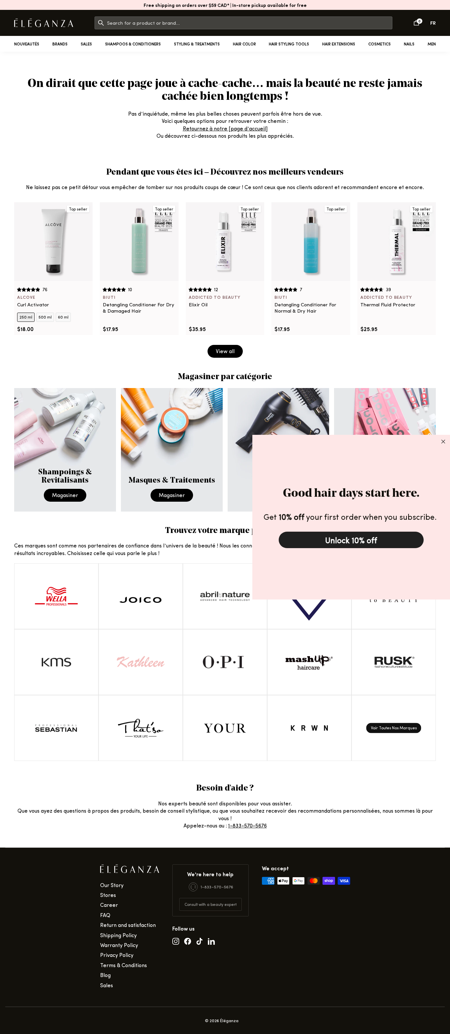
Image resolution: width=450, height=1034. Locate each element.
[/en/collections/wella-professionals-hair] (56, 596)
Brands (60, 43)
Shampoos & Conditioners (133, 43)
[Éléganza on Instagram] (175, 941)
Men (432, 43)
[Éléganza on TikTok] (199, 941)
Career (109, 904)
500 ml (45, 317)
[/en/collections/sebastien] (56, 728)
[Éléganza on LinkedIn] (211, 941)
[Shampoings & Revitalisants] (65, 450)
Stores (108, 894)
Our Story (112, 884)
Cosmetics (379, 43)
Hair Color (244, 43)
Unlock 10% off (351, 540)
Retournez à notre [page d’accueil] (225, 128)
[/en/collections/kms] (56, 662)
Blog (105, 974)
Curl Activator (33, 304)
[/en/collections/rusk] (394, 662)
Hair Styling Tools (289, 43)
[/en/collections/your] (225, 728)
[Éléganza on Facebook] (187, 941)
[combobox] (249, 23)
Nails (409, 43)
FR (433, 22)
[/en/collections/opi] (225, 662)
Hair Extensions (338, 43)
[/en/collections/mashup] (309, 662)
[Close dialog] (443, 441)
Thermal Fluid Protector (387, 304)
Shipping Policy (118, 935)
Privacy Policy (116, 954)
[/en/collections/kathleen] (141, 662)
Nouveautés (26, 43)
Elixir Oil (198, 304)
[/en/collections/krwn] (309, 728)
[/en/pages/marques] (394, 728)
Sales (86, 43)
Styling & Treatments (197, 43)
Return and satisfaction (128, 924)
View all (225, 351)
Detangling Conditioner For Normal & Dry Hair (305, 307)
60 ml (63, 317)
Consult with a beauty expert (210, 904)
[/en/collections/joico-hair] (141, 596)
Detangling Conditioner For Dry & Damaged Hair (138, 307)
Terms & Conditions (123, 965)
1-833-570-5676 (247, 825)
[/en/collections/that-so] (141, 728)
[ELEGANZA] (43, 22)
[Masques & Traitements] (172, 450)
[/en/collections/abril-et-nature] (225, 596)
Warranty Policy (119, 944)
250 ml (25, 317)
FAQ (105, 914)
